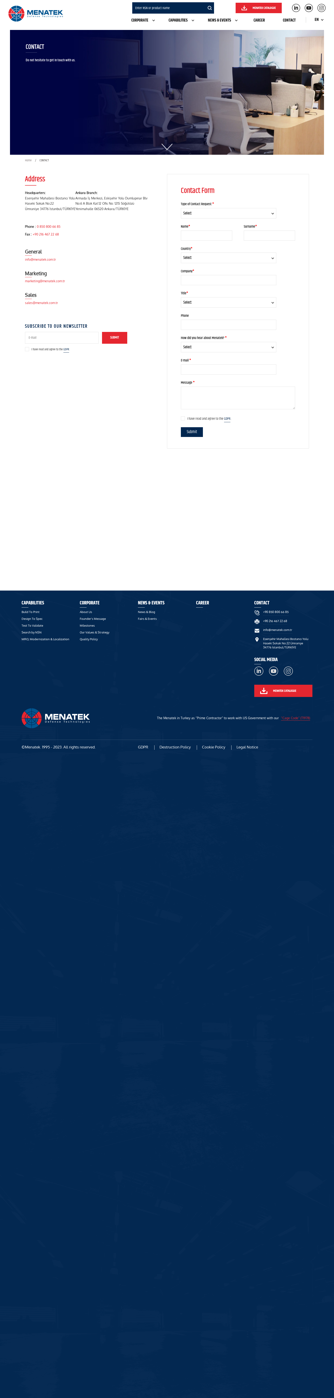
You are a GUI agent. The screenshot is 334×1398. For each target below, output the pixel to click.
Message (188, 382)
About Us (86, 612)
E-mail (186, 360)
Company (187, 271)
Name (185, 226)
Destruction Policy (175, 747)
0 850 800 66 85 (48, 226)
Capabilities (178, 20)
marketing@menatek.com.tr (45, 281)
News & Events (219, 20)
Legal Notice (247, 747)
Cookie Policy (213, 747)
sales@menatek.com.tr (41, 303)
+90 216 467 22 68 (46, 234)
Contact (289, 20)
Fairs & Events (147, 619)
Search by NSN (32, 632)
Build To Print (31, 612)
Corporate (139, 20)
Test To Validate (32, 625)
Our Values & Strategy (94, 632)
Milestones (87, 625)
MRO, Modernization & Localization (45, 639)
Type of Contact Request (197, 204)
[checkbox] (27, 349)
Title (184, 293)
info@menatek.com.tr (40, 259)
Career (259, 20)
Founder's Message (93, 619)
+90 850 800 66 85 (276, 612)
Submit (114, 337)
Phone (185, 316)
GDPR (66, 349)
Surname (250, 226)
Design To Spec (32, 619)
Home (28, 160)
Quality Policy (89, 639)
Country (186, 249)
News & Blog (146, 612)
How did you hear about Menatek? (204, 338)
